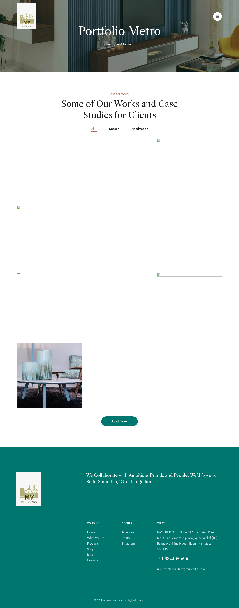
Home (110, 44)
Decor (114, 128)
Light (42, 262)
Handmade (140, 128)
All (94, 128)
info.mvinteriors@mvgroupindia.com (181, 569)
